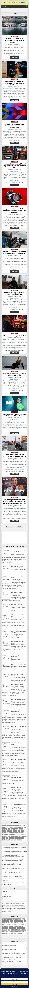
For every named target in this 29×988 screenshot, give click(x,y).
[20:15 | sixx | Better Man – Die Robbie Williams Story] (6, 782)
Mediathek (13, 832)
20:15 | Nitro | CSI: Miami (16, 604)
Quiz (9, 836)
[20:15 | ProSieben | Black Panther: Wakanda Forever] (6, 637)
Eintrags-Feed (5, 894)
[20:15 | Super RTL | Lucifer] (6, 691)
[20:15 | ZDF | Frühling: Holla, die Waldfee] (6, 733)
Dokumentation (6, 827)
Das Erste (13, 825)
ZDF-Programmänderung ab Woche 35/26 (14, 336)
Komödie (15, 831)
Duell (22, 827)
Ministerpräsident (20, 832)
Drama (11, 827)
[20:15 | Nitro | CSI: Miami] (6, 611)
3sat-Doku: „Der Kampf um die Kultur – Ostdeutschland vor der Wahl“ (14, 293)
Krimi (19, 831)
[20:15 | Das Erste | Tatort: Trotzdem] (6, 599)
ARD (6, 825)
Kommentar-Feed (6, 896)
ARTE (9, 825)
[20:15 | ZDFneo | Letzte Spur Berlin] (6, 749)
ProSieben (5, 836)
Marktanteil (8, 832)
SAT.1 (14, 836)
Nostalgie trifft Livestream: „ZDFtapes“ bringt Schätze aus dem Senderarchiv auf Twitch (14, 165)
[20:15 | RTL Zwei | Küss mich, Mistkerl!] (6, 648)
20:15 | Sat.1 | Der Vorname (17, 674)
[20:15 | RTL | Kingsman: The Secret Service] (6, 661)
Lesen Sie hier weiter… (14, 55)
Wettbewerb (19, 839)
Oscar (4, 834)
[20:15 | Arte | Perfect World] (6, 573)
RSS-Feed (10, 44)
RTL (11, 836)
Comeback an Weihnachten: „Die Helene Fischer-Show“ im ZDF (14, 374)
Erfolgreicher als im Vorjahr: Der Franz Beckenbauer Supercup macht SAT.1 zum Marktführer (14, 210)
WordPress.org (5, 898)
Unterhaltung (20, 838)
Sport (10, 838)
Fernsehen (15, 36)
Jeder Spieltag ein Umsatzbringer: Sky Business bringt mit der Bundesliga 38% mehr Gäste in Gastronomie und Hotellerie (14, 501)
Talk (13, 838)
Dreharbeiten (16, 827)
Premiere (14, 834)
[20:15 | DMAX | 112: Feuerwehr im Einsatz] (6, 582)
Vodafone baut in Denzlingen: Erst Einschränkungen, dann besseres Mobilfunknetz (14, 125)
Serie (25, 836)
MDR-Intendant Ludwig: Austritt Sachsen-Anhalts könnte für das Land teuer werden (14, 252)
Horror (4, 831)
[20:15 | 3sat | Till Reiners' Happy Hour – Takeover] (6, 556)
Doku (23, 825)
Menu (4, 6)
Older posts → (19, 526)
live (3, 832)
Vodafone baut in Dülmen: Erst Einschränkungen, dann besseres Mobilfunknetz (14, 40)
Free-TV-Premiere (14, 829)
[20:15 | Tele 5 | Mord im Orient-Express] (6, 706)
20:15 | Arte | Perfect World (17, 566)
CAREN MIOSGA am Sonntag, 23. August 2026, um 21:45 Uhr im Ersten (14, 415)
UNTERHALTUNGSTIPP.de (14, 3)
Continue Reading (15, 58)
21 (14, 526)
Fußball (21, 829)
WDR (15, 839)
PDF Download (15, 45)
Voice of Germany (6, 839)
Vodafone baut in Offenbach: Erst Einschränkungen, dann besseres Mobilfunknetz (14, 83)
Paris (10, 834)
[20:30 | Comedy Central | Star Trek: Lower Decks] (6, 794)
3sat (3, 825)
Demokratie (19, 825)
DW (24, 827)
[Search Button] (26, 6)
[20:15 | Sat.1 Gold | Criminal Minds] (6, 671)
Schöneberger (19, 836)
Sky (7, 838)
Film (9, 829)
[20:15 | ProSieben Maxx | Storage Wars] (6, 621)
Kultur (22, 831)
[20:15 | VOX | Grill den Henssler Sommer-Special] (6, 716)
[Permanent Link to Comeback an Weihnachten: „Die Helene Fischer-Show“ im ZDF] (15, 363)
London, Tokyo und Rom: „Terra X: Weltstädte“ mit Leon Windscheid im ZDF (14, 455)
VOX (12, 839)
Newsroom (9, 45)
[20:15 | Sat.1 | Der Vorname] (6, 681)
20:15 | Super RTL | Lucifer (17, 684)
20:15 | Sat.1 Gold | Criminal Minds (19, 664)
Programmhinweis (21, 834)
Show (4, 838)
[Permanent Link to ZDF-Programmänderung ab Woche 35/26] (15, 323)
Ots (7, 834)
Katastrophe (9, 831)
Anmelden (4, 891)
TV (15, 838)
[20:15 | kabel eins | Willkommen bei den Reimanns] (6, 766)
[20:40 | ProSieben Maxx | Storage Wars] (6, 810)
